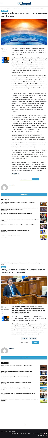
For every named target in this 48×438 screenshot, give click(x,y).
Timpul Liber (40, 433)
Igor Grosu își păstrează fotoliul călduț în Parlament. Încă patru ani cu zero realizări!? (16, 213)
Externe (30, 433)
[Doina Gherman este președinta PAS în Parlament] (43, 237)
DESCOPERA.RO (15, 174)
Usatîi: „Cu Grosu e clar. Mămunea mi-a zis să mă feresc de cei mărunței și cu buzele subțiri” (18, 202)
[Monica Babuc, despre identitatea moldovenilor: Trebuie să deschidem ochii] (43, 232)
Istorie (26, 433)
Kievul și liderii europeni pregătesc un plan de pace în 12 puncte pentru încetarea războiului (18, 224)
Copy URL (35, 179)
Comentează (24, 194)
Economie (34, 433)
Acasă (3, 8)
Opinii (22, 433)
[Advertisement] (24, 250)
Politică (18, 433)
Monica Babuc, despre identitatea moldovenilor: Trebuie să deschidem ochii (15, 230)
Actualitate (7, 8)
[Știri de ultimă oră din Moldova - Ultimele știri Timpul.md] (24, 3)
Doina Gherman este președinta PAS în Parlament (10, 235)
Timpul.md (11, 185)
